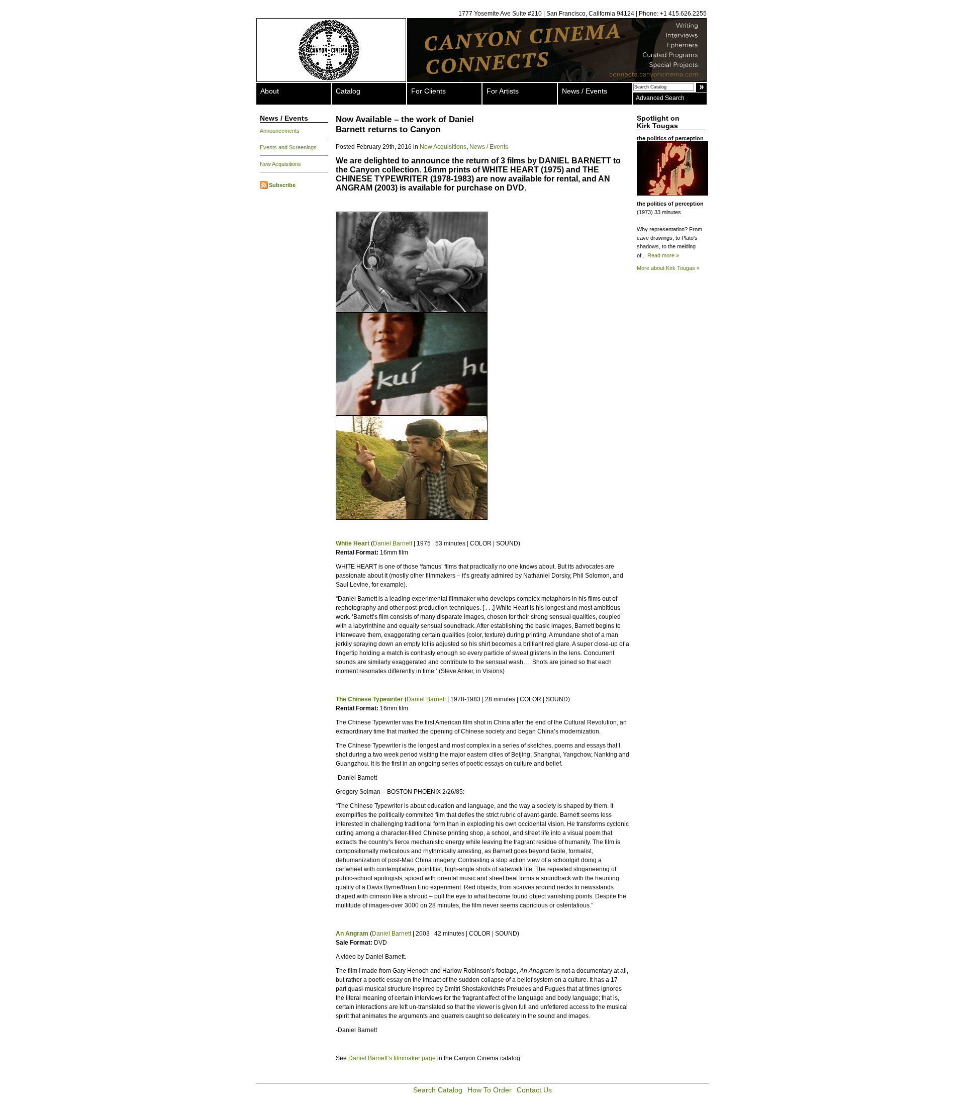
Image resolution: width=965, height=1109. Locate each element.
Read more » (663, 255)
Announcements (280, 131)
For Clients (428, 91)
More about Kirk (668, 268)
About (269, 91)
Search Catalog (437, 1090)
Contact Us (534, 1090)
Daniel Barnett (392, 543)
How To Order (489, 1090)
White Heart (352, 543)
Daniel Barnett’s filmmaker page (392, 1058)
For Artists (503, 91)
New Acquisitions (280, 164)
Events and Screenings (288, 147)
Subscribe (282, 185)
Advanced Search (660, 98)
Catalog (348, 91)
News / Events (584, 91)
